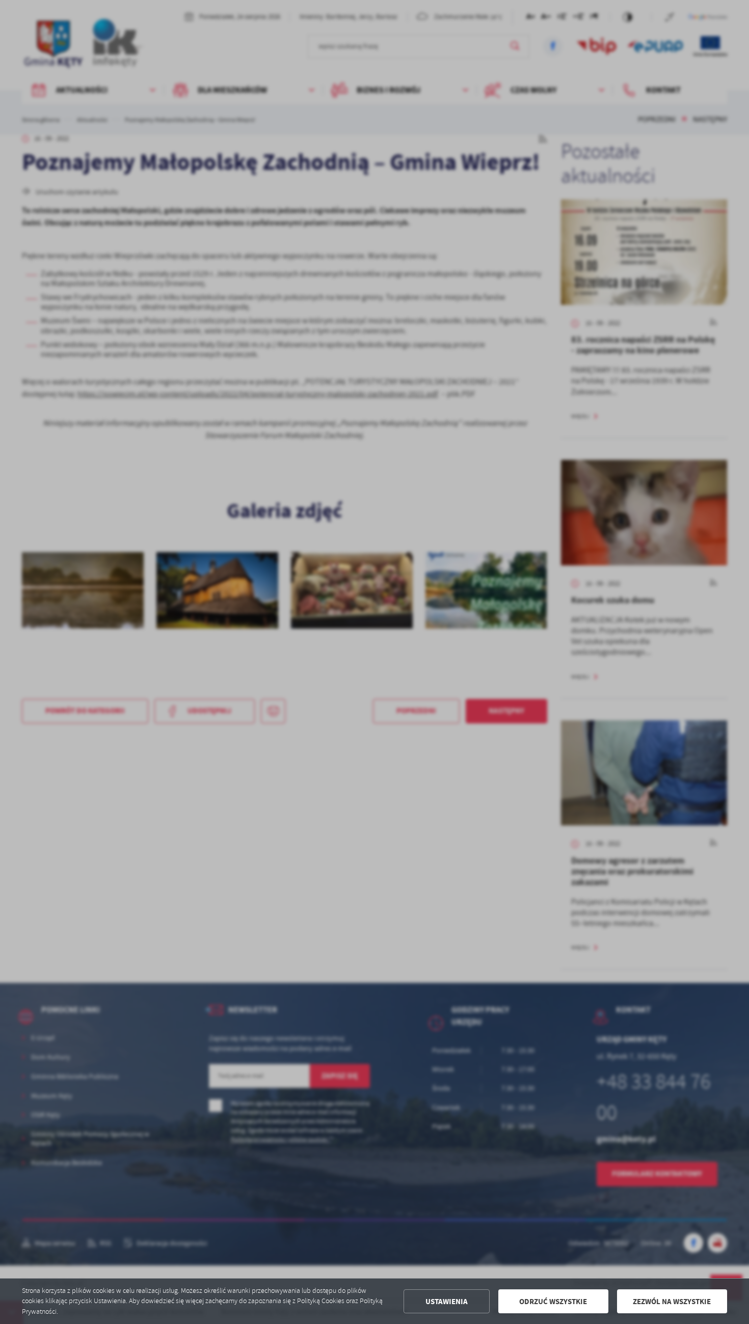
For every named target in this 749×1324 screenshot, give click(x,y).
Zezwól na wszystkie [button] (672, 1301)
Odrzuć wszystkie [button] (553, 1301)
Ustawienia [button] (446, 1301)
